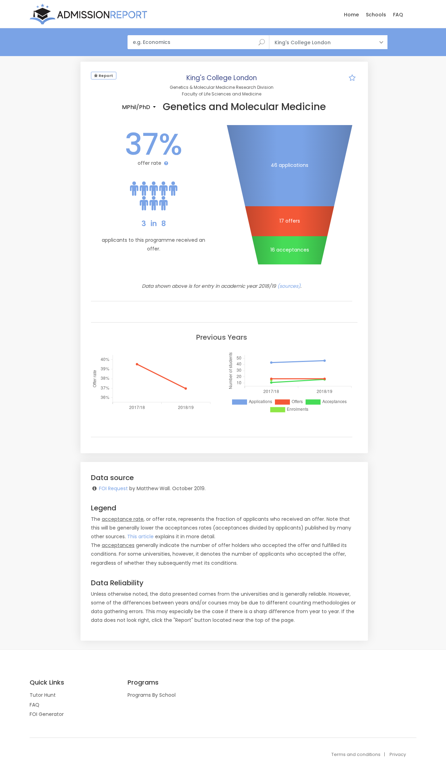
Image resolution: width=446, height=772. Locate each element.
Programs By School (152, 695)
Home (351, 14)
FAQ (398, 14)
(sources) (288, 286)
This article (140, 536)
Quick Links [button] (47, 682)
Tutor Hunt (43, 695)
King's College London (221, 78)
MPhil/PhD (137, 107)
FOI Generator (47, 714)
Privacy (398, 754)
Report (105, 75)
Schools (376, 14)
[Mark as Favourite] (352, 78)
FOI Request (113, 488)
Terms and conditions (355, 754)
